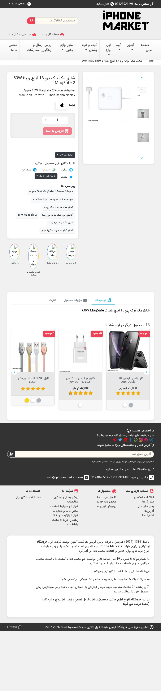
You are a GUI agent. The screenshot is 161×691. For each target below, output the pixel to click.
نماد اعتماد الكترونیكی (27, 497)
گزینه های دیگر (47, 176)
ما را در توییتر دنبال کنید (120, 440)
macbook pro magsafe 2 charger (53, 199)
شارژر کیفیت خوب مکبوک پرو (57, 230)
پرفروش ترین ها (106, 506)
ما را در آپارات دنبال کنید (146, 440)
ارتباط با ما (72, 524)
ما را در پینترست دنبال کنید (115, 440)
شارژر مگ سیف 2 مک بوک (58, 207)
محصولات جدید (106, 501)
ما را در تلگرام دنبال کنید (151, 440)
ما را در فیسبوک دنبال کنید (130, 440)
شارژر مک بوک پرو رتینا (61, 223)
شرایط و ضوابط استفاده (64, 506)
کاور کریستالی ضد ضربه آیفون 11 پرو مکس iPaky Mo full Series (33, 381)
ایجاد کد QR (66, 155)
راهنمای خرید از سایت (65, 520)
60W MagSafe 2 (27, 215)
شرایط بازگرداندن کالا (65, 515)
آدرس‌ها (149, 511)
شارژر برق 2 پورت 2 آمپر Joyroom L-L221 (128, 380)
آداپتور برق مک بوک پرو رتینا (57, 215)
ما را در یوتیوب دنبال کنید (125, 440)
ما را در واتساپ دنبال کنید (135, 440)
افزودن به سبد (57, 131)
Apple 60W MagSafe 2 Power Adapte (51, 192)
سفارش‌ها (148, 501)
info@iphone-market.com (67, 477)
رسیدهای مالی (145, 506)
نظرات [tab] (52, 300)
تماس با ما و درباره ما (65, 511)
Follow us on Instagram (141, 440)
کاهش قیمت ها (106, 497)
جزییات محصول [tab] (75, 300)
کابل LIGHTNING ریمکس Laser (80, 380)
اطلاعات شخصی (144, 497)
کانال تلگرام (105, 4)
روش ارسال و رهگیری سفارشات (65, 499)
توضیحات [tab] (103, 300)
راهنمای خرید (21, 4)
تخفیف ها (148, 515)
